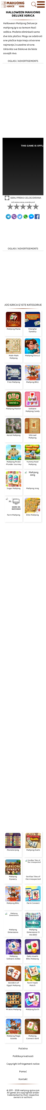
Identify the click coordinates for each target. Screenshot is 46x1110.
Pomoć (23, 1071)
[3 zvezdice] (23, 206)
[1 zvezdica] (10, 206)
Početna (23, 1048)
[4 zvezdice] (29, 206)
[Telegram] (8, 216)
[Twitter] (19, 216)
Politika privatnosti (23, 1056)
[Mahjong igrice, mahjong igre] (13, 4)
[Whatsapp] (25, 216)
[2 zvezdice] (16, 206)
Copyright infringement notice (23, 1064)
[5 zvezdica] (36, 206)
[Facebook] (37, 216)
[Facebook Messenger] (31, 216)
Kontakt (23, 1079)
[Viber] (14, 216)
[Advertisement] (23, 87)
